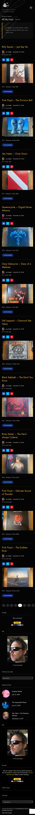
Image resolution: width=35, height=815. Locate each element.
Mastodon (9, 810)
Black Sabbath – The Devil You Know (17, 379)
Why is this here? (17, 618)
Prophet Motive (17, 691)
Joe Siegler (9, 52)
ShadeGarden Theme (22, 809)
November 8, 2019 (17, 719)
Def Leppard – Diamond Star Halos (17, 322)
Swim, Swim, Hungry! (7, 813)
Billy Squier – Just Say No (15, 46)
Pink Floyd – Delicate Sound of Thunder (16, 492)
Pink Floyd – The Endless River (15, 549)
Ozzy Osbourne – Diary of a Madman (16, 265)
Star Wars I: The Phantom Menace (20, 714)
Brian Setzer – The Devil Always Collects (14, 435)
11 (24, 605)
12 (28, 605)
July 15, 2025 (16, 694)
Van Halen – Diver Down (14, 153)
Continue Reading (8, 92)
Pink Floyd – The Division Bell (17, 100)
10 (20, 605)
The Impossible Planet (19, 702)
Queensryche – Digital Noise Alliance (17, 208)
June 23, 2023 (16, 705)
